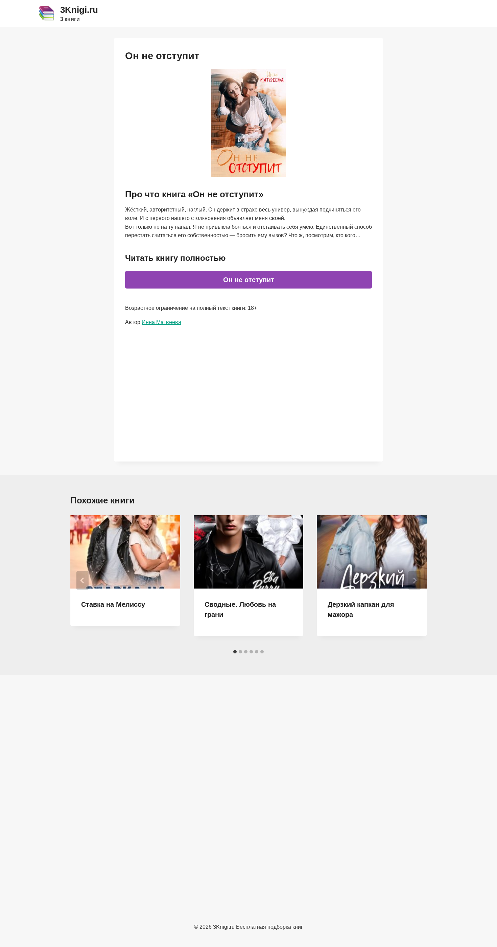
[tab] (235, 651)
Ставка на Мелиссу (113, 604)
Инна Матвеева (161, 322)
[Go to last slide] (82, 580)
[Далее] (414, 580)
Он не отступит (248, 279)
